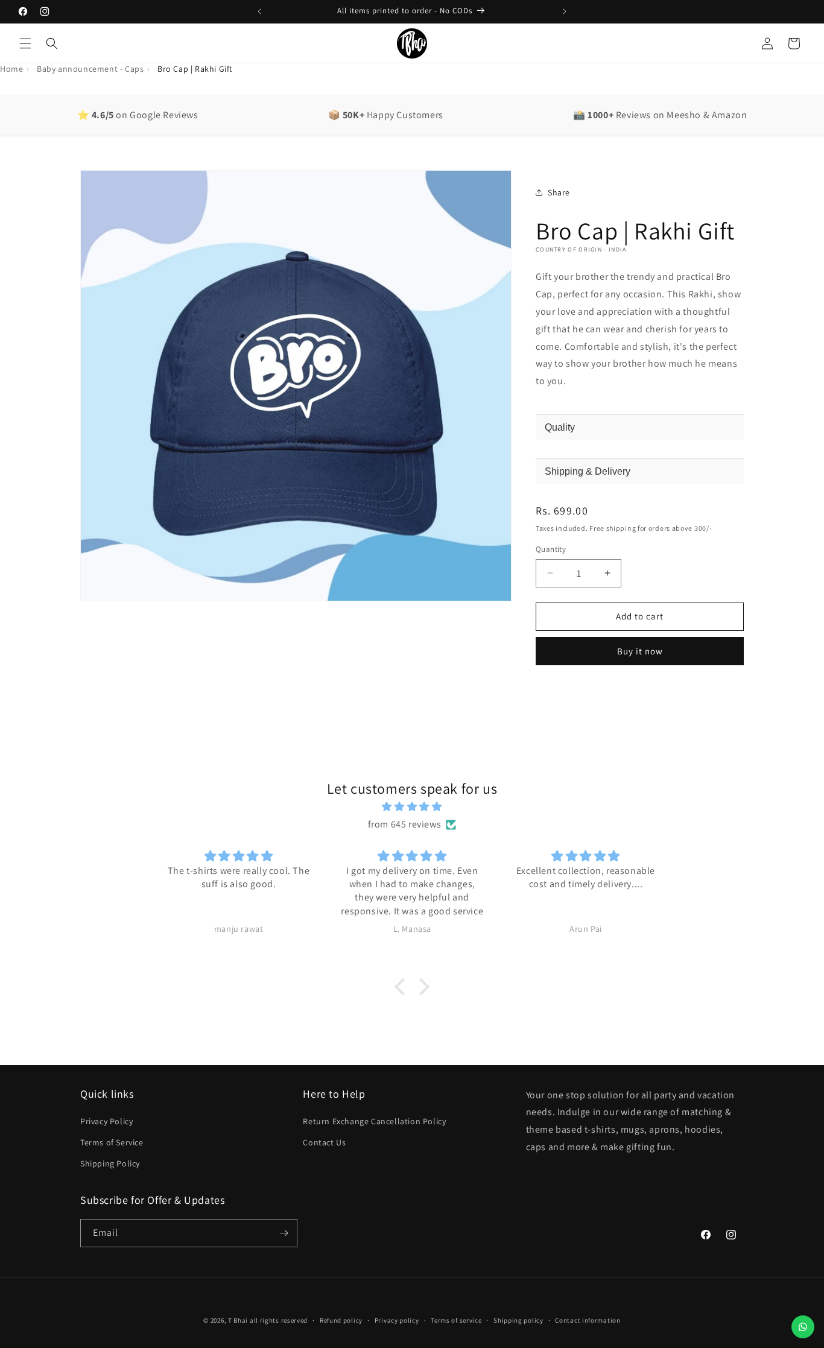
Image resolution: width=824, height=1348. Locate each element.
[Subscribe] (283, 1233)
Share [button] (559, 192)
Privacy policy (397, 1320)
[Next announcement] (564, 11)
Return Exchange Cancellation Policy (374, 1121)
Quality (560, 427)
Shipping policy (518, 1320)
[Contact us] (802, 1326)
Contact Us (324, 1142)
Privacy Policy (106, 1121)
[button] (25, 43)
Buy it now (640, 651)
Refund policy (341, 1320)
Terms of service (456, 1320)
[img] (412, 807)
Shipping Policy (110, 1163)
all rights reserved (279, 1320)
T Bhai (238, 1320)
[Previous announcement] (259, 11)
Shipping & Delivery (587, 471)
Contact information (587, 1320)
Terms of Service (112, 1142)
